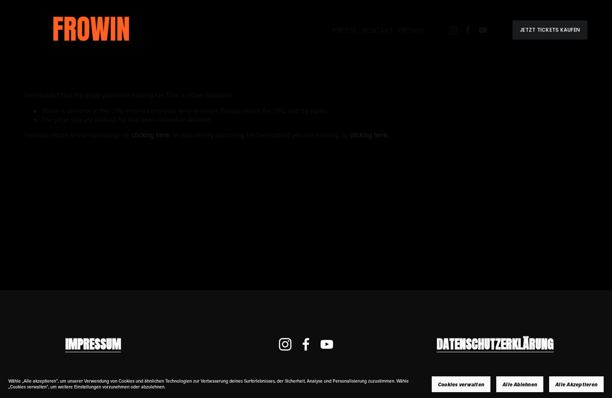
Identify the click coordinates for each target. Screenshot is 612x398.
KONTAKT (377, 30)
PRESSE (344, 30)
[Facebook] (468, 30)
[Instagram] (453, 30)
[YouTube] (483, 30)
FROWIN (411, 30)
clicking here (150, 134)
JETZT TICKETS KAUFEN (550, 29)
